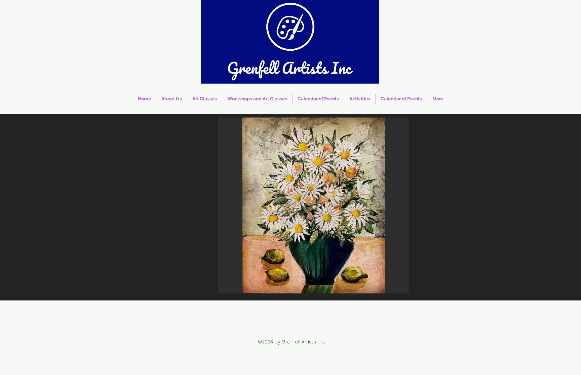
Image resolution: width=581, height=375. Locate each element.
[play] (395, 287)
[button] (313, 205)
